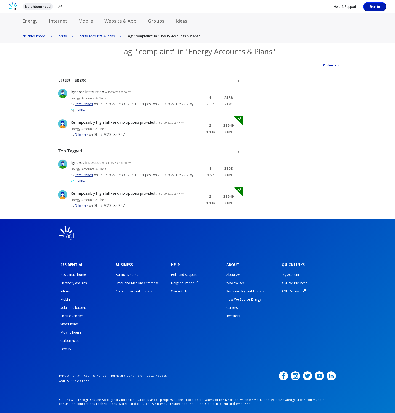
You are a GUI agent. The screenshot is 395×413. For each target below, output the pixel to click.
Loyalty (65, 349)
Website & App (120, 21)
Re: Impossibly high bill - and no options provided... (128, 122)
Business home (127, 274)
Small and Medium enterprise (137, 283)
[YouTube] (319, 376)
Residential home (73, 274)
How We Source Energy (243, 299)
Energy (29, 21)
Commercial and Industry (134, 291)
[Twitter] (307, 376)
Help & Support (345, 6)
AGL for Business (294, 283)
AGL (61, 6)
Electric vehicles (71, 316)
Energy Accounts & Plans (96, 36)
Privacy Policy (69, 375)
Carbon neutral (71, 340)
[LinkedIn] (331, 376)
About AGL (234, 274)
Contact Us (179, 291)
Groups (156, 21)
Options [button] (329, 65)
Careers (232, 307)
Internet (58, 21)
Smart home (69, 324)
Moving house (70, 332)
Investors (233, 316)
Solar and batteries (74, 307)
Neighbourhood (38, 6)
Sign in (374, 6)
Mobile (85, 21)
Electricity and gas (73, 283)
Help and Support (184, 274)
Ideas (181, 21)
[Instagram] (295, 376)
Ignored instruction (101, 91)
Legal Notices (157, 375)
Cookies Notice (95, 375)
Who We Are (235, 283)
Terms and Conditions (127, 375)
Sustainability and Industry (245, 291)
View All (149, 81)
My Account (290, 274)
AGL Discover (292, 291)
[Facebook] (283, 376)
